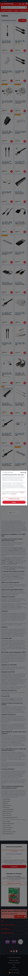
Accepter (14, 502)
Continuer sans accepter (8, 472)
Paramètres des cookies (14, 498)
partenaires (14, 493)
